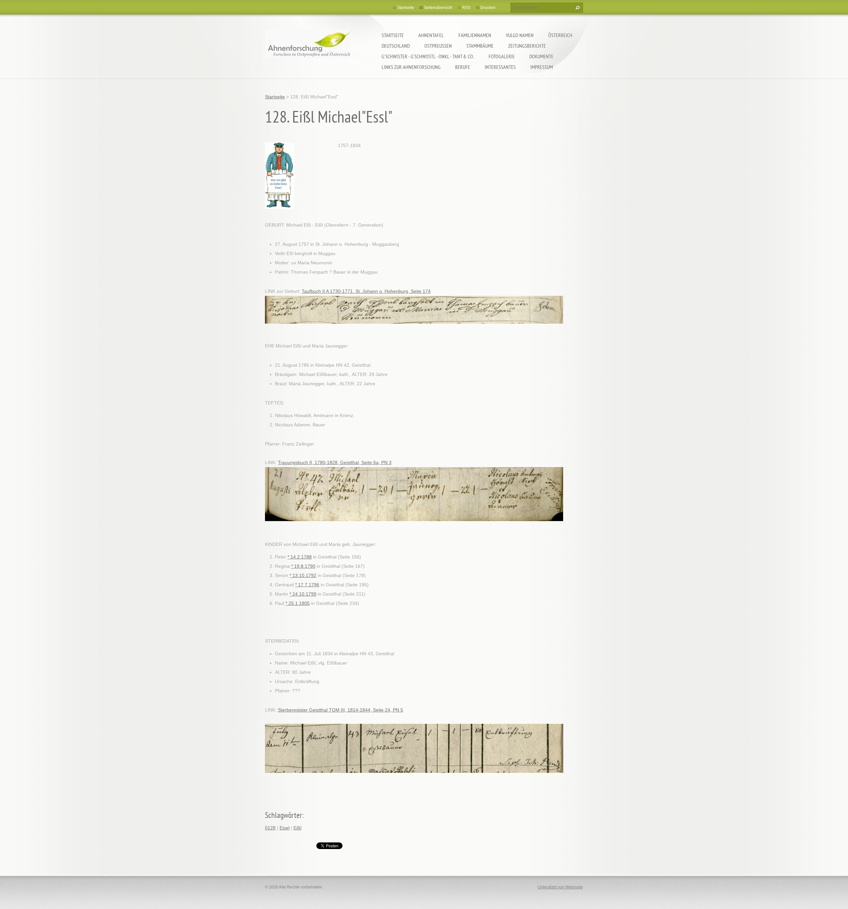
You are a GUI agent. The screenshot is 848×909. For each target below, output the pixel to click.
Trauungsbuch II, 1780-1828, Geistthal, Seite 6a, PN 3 (335, 462)
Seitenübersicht (438, 7)
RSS (466, 7)
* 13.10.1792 (303, 575)
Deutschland (396, 45)
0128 (270, 827)
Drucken (488, 7)
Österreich (560, 35)
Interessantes (500, 67)
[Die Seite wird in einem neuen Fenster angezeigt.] (279, 175)
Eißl (297, 827)
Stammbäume (480, 45)
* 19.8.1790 (303, 566)
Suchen (577, 8)
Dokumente (541, 56)
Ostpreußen (438, 45)
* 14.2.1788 (300, 557)
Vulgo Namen (520, 35)
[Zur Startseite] (308, 48)
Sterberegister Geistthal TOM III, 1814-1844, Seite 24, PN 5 (340, 710)
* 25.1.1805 (298, 603)
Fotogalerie (502, 56)
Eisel (285, 827)
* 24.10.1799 (303, 594)
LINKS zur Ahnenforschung (411, 67)
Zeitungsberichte (527, 45)
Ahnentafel (431, 35)
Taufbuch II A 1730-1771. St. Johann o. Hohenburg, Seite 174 (366, 291)
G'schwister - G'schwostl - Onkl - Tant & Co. (428, 56)
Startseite (393, 35)
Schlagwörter (283, 815)
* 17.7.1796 (307, 584)
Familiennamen (474, 35)
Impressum (541, 67)
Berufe (462, 67)
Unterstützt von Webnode (560, 887)
